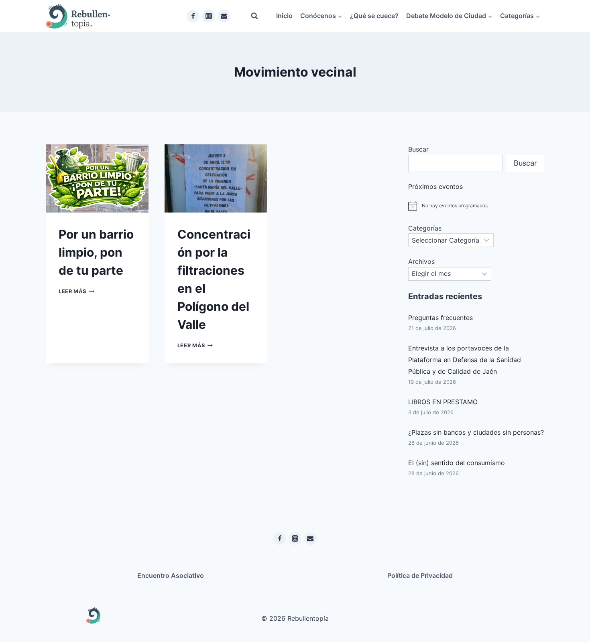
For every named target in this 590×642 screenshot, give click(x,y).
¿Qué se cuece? (374, 16)
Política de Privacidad (420, 575)
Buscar (418, 149)
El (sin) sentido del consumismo (456, 463)
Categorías (424, 228)
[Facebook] (193, 16)
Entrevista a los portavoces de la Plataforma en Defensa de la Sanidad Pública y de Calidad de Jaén (464, 359)
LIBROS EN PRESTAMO (443, 402)
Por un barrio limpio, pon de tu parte (96, 252)
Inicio (284, 16)
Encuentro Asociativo (170, 575)
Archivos (421, 261)
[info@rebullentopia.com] (224, 16)
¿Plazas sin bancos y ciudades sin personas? (476, 432)
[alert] (476, 206)
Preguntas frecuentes (440, 318)
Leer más (76, 291)
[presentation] (97, 178)
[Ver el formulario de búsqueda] (254, 16)
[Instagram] (208, 16)
